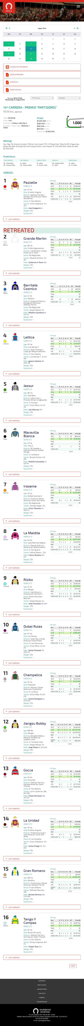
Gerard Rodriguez (35, 699)
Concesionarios (42, 1001)
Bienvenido (42, 980)
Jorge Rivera (33, 747)
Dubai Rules (33, 626)
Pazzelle (30, 182)
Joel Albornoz (34, 410)
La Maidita (32, 533)
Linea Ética (42, 993)
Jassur (29, 386)
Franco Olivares (35, 555)
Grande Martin (35, 238)
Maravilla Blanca (31, 434)
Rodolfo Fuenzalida (36, 462)
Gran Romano (34, 871)
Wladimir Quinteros (36, 313)
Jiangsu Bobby (35, 723)
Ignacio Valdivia (35, 361)
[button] (42, 219)
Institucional (42, 985)
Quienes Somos (42, 989)
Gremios (42, 997)
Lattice (29, 337)
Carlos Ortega (34, 846)
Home (10, 19)
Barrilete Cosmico (31, 287)
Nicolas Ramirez (35, 895)
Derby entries (15, 90)
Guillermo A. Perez (36, 262)
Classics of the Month (19, 67)
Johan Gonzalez (35, 604)
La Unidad (31, 820)
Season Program (16, 74)
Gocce (28, 770)
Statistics (14, 82)
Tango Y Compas (30, 921)
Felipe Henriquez (35, 796)
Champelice (33, 675)
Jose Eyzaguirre (35, 208)
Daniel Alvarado (35, 650)
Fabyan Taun (33, 947)
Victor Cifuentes (35, 508)
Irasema (30, 486)
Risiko (28, 580)
